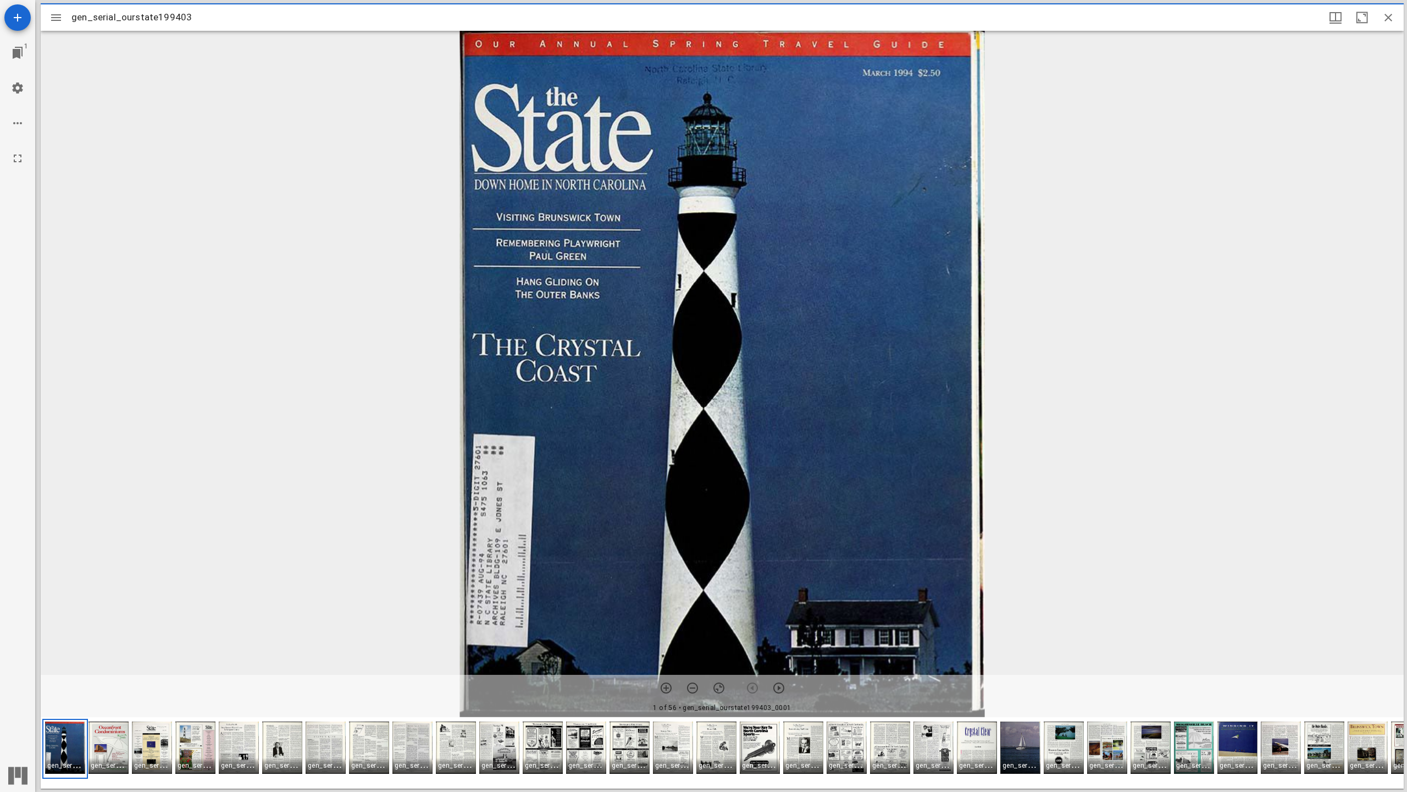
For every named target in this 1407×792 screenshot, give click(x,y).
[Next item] (779, 688)
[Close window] (1388, 17)
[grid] (722, 753)
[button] (65, 749)
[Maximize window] (1362, 17)
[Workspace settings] (17, 88)
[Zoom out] (692, 688)
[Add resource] (17, 17)
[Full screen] (17, 158)
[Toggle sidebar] (56, 17)
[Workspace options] (17, 123)
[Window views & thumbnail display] (1335, 17)
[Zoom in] (666, 688)
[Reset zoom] (719, 688)
